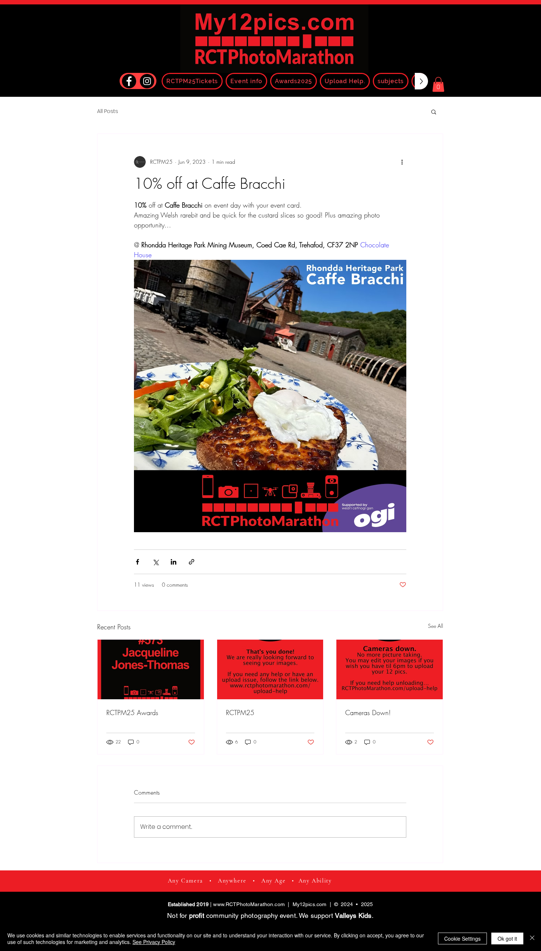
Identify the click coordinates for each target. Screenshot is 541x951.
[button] (438, 84)
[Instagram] (147, 81)
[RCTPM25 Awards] (151, 669)
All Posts (107, 111)
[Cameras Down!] (389, 669)
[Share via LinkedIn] (173, 561)
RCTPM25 (240, 712)
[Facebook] (129, 81)
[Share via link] (191, 561)
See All (435, 625)
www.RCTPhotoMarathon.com (248, 904)
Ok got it (507, 938)
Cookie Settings (462, 938)
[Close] (532, 938)
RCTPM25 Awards (132, 712)
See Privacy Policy (153, 941)
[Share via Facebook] (137, 561)
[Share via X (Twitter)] (155, 561)
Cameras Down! (368, 712)
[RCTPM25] (270, 669)
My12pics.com (310, 904)
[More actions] (401, 162)
